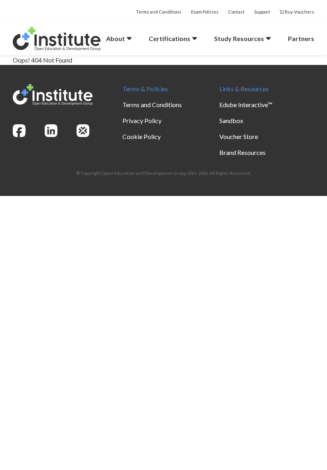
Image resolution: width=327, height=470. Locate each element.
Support (262, 11)
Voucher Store (238, 136)
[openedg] (83, 130)
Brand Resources (242, 152)
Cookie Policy (141, 136)
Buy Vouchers (299, 11)
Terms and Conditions (158, 11)
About (116, 38)
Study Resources (239, 38)
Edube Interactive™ (245, 104)
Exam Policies (205, 11)
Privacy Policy (142, 120)
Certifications (170, 38)
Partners (301, 38)
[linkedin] (51, 130)
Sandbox (231, 120)
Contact (236, 11)
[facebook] (19, 130)
